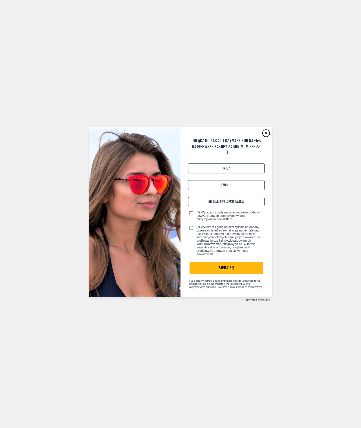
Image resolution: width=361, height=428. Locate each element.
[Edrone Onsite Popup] (180, 214)
